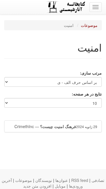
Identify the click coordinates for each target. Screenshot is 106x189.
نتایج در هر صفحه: (87, 94)
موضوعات (89, 25)
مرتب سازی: (91, 73)
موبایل (60, 186)
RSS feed (79, 180)
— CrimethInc (55, 126)
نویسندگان (43, 180)
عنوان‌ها (61, 180)
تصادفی (98, 180)
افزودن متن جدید (37, 186)
